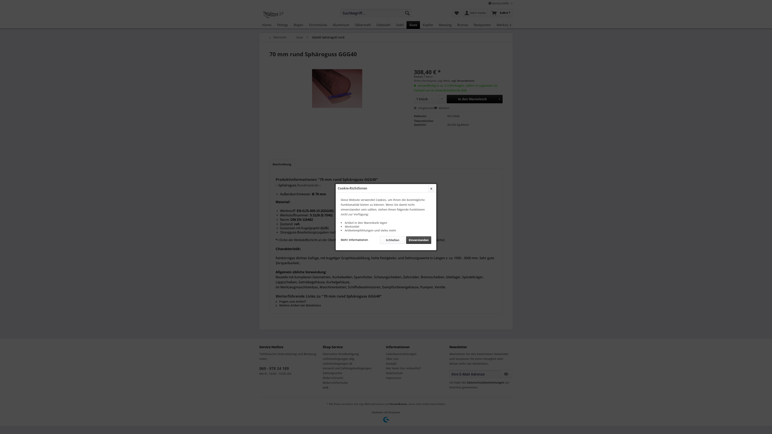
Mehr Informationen (354, 240)
